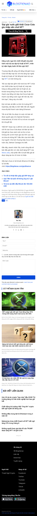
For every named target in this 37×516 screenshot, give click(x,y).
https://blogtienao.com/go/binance (18, 166)
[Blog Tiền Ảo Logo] (18, 4)
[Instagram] (16, 229)
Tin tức (9, 17)
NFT (6, 79)
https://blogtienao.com (18, 223)
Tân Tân (14, 22)
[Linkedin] (18, 229)
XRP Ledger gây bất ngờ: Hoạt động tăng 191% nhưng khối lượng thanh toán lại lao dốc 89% (17, 313)
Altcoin (13, 17)
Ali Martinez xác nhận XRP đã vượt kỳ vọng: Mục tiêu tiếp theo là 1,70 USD (18, 379)
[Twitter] (13, 204)
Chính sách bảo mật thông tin (9, 513)
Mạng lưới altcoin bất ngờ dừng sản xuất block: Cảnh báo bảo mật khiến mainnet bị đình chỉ (17, 345)
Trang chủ (4, 17)
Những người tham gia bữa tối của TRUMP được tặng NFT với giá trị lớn (17, 429)
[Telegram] (16, 204)
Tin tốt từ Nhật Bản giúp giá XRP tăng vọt (19, 176)
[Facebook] (9, 204)
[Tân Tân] (18, 214)
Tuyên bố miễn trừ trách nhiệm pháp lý (25, 513)
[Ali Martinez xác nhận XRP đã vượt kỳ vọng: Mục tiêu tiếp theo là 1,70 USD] (18, 367)
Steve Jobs (6, 153)
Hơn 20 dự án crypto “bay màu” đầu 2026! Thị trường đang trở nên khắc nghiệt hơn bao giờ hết (18, 399)
